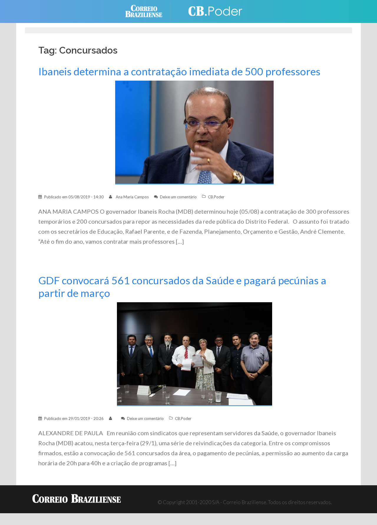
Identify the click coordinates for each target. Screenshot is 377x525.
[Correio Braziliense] (148, 11)
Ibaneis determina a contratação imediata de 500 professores (179, 71)
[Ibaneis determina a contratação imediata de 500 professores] (194, 132)
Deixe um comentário (178, 197)
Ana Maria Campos (132, 197)
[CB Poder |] (212, 11)
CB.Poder (216, 197)
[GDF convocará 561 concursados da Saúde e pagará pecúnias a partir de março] (194, 353)
